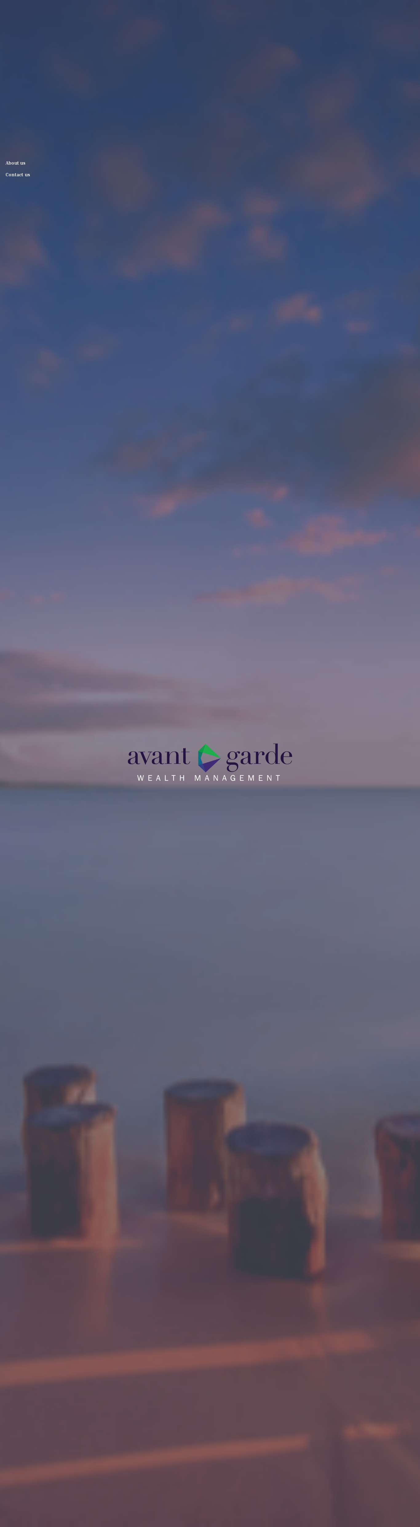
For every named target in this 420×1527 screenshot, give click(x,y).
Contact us (18, 174)
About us (16, 163)
